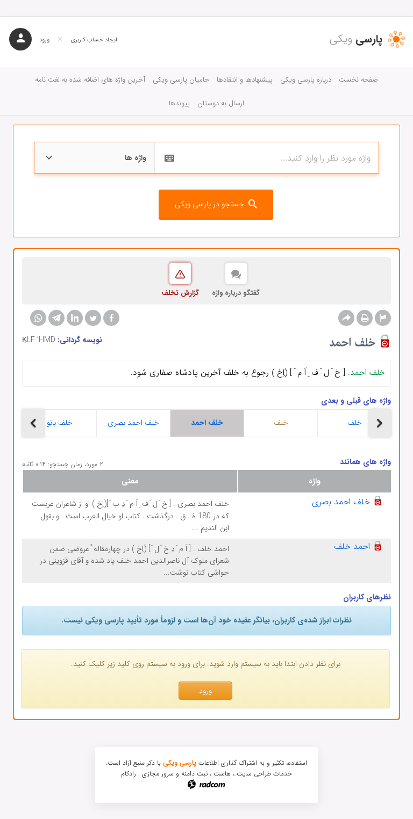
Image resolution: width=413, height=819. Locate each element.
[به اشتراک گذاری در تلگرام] (56, 318)
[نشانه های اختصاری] (383, 318)
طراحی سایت (254, 774)
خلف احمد (207, 423)
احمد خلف (352, 546)
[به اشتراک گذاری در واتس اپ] (38, 318)
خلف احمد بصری (133, 423)
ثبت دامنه (194, 774)
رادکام (128, 774)
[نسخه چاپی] (365, 318)
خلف (281, 423)
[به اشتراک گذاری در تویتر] (93, 318)
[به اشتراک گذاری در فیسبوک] (111, 318)
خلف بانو (60, 423)
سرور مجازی (158, 774)
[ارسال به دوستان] (346, 318)
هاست (222, 774)
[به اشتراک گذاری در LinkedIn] (75, 318)
